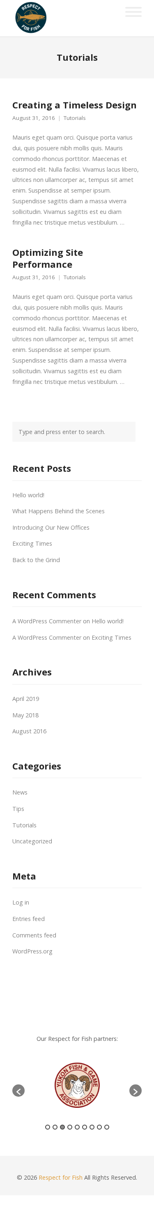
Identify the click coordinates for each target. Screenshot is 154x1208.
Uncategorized (32, 841)
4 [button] (69, 1127)
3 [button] (62, 1127)
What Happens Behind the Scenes (58, 511)
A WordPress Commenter (46, 621)
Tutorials (75, 118)
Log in (20, 902)
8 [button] (99, 1127)
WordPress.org (32, 951)
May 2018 (25, 715)
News (20, 792)
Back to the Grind (36, 560)
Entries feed (28, 919)
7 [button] (92, 1127)
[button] (18, 1090)
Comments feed (34, 935)
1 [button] (47, 1127)
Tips (18, 809)
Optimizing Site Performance (47, 258)
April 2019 (25, 699)
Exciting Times (32, 543)
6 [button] (84, 1127)
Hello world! (28, 495)
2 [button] (55, 1127)
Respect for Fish (61, 1177)
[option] (77, 1086)
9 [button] (106, 1127)
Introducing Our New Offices (51, 527)
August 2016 (29, 731)
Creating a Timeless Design (74, 105)
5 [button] (77, 1127)
